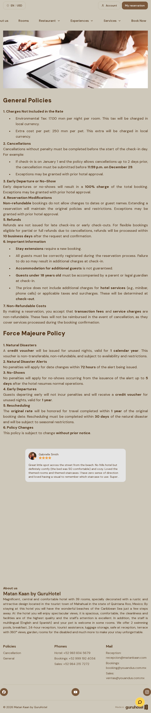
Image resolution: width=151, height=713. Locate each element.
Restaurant (47, 21)
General (8, 658)
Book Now (138, 21)
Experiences (80, 21)
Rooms (23, 21)
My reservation (135, 5)
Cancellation (12, 653)
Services (110, 21)
